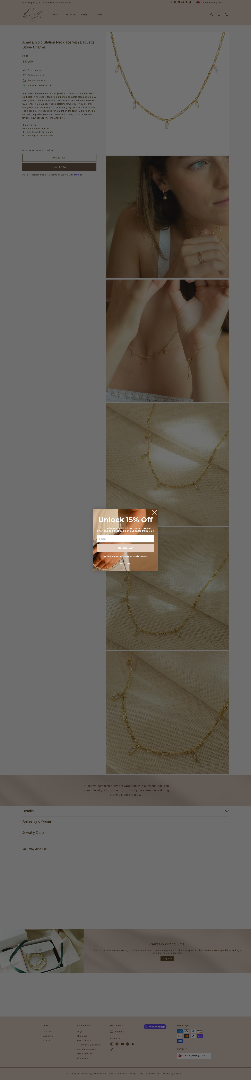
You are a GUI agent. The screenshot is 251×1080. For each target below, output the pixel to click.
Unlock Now (125, 548)
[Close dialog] (154, 512)
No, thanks (125, 563)
